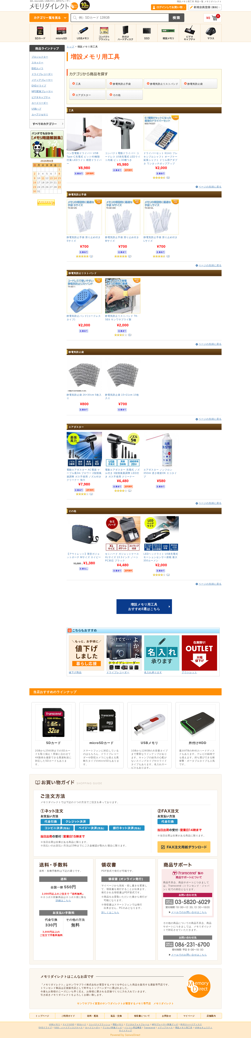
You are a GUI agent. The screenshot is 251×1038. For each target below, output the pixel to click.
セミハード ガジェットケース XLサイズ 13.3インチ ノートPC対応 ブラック (122, 557)
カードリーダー (40, 103)
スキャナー (37, 62)
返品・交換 (116, 1016)
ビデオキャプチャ (41, 97)
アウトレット (189, 672)
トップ (70, 46)
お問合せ (166, 1016)
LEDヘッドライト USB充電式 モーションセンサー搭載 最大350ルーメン (161, 557)
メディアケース (165, 1027)
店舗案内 (211, 1016)
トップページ (42, 1016)
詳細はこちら (63, 900)
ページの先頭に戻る (210, 186)
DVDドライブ (39, 85)
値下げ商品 (75, 672)
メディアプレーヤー (42, 80)
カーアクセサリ (40, 114)
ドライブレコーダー (42, 74)
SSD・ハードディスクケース (68, 1027)
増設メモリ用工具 (183, 1027)
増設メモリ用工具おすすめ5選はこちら (144, 607)
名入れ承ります (153, 672)
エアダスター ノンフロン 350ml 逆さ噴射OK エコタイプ (160, 473)
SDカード (81, 1024)
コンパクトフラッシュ (99, 1024)
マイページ (189, 1016)
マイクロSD (68, 1024)
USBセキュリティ (203, 1027)
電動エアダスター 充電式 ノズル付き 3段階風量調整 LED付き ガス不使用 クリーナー (122, 473)
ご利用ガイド (68, 1016)
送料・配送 (92, 1016)
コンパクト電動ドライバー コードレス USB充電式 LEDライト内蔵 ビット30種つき (122, 156)
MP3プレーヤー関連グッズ (165, 1024)
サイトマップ (125, 1030)
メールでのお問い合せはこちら (189, 912)
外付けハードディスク (191, 1024)
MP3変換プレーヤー (42, 91)
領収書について (142, 1016)
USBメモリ (54, 1024)
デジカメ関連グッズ (112, 1027)
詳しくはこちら (110, 912)
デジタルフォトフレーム (137, 1024)
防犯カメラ (37, 68)
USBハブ (36, 108)
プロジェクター (40, 57)
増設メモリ (118, 1024)
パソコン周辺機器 (133, 1027)
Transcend (149, 1027)
